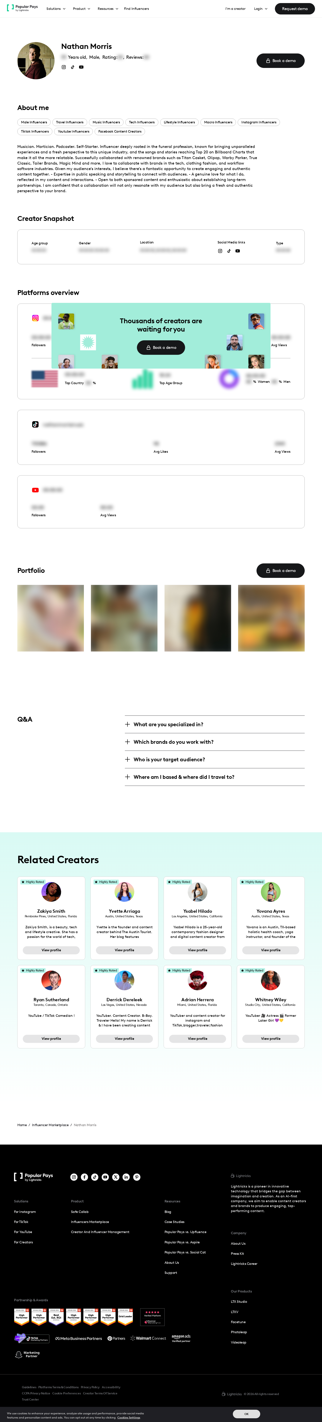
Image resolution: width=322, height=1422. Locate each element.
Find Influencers (136, 9)
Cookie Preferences (66, 1393)
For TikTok (21, 1222)
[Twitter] (115, 1177)
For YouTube (23, 1232)
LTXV (234, 1312)
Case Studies (174, 1222)
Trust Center (30, 1399)
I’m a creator (235, 9)
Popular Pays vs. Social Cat (185, 1252)
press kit (237, 1254)
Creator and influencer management (100, 1232)
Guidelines (29, 1387)
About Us (172, 1262)
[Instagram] (74, 1177)
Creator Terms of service (100, 1393)
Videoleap (238, 1342)
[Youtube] (105, 1177)
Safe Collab (80, 1212)
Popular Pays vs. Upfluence (185, 1232)
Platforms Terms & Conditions (58, 1387)
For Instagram (25, 1212)
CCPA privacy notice (36, 1393)
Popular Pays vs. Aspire (182, 1242)
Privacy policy (90, 1387)
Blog (168, 1212)
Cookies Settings (128, 1417)
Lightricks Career (244, 1264)
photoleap (239, 1332)
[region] (161, 1414)
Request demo (295, 8)
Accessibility (111, 1387)
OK (246, 1414)
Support (171, 1273)
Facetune (238, 1322)
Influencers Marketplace (90, 1222)
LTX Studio (239, 1302)
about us (238, 1243)
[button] (56, 8)
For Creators (23, 1242)
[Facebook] (84, 1177)
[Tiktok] (94, 1177)
